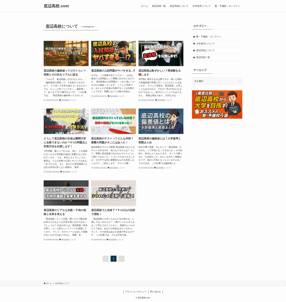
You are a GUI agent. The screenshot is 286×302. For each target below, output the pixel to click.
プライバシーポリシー (136, 291)
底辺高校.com (56, 6)
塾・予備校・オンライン (209, 36)
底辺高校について (205, 50)
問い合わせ (155, 291)
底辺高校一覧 (203, 57)
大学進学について (205, 43)
